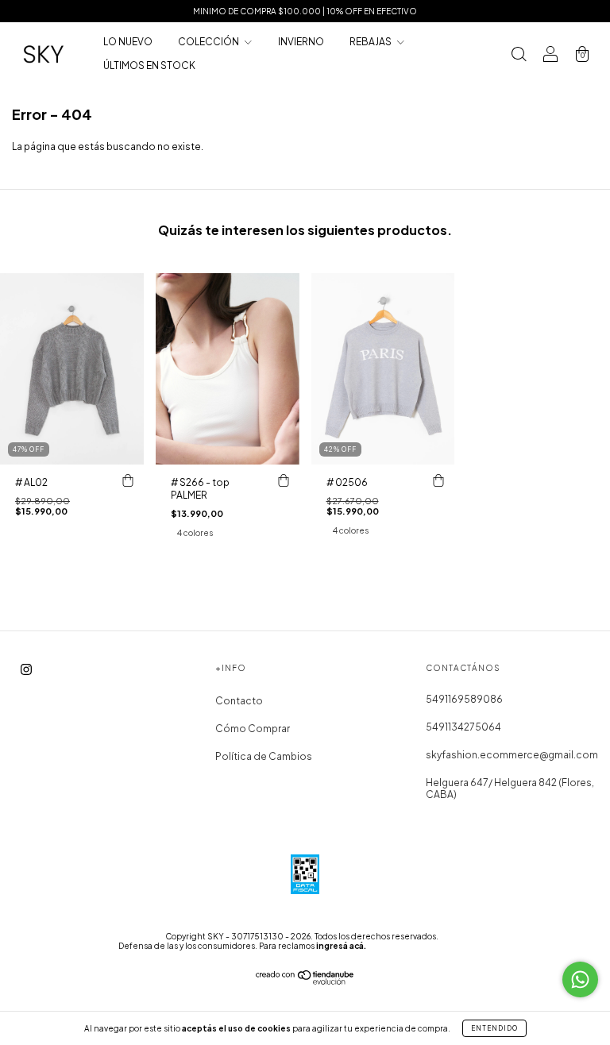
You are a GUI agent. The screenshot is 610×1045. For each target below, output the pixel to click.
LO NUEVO (127, 42)
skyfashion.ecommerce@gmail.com (512, 755)
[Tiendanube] (305, 981)
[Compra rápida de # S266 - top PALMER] (283, 480)
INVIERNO (301, 42)
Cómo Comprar (252, 729)
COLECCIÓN (209, 42)
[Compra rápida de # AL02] (128, 480)
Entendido (494, 1028)
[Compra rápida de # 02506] (438, 480)
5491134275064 (463, 727)
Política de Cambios (263, 756)
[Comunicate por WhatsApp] (580, 979)
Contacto (239, 701)
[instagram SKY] (26, 669)
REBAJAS (371, 42)
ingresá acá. (341, 946)
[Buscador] (519, 56)
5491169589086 (464, 699)
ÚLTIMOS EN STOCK (149, 65)
